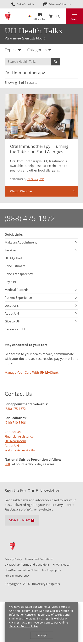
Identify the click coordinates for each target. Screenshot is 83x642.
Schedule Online (57, 4)
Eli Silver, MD (35, 179)
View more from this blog (24, 38)
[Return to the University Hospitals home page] (8, 16)
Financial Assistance (19, 436)
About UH (12, 446)
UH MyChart (40, 17)
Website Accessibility (20, 450)
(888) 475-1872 (30, 218)
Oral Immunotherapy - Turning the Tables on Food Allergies (39, 149)
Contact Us (13, 432)
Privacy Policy (29, 611)
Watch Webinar (21, 191)
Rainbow (29, 16)
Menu (74, 19)
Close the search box (63, 16)
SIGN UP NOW (19, 520)
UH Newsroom (15, 441)
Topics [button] (10, 50)
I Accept (41, 635)
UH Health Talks (33, 30)
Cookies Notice (59, 611)
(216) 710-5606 (15, 422)
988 (7, 464)
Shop (50, 16)
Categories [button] (37, 50)
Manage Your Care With (31, 372)
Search (55, 61)
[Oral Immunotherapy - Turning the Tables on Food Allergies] (41, 117)
